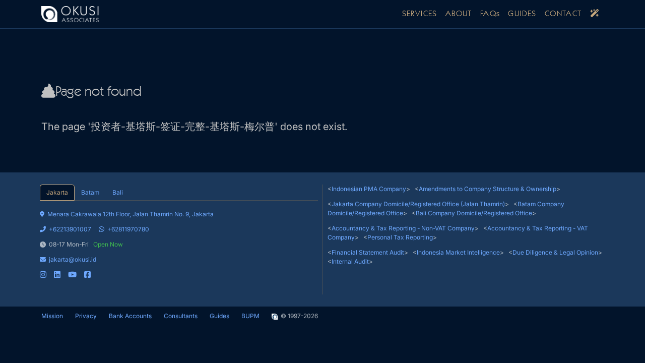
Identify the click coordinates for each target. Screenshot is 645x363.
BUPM (250, 316)
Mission (52, 316)
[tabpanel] (179, 240)
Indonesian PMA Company (369, 189)
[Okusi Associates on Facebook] (87, 274)
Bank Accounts (130, 316)
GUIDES (522, 14)
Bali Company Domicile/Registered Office (474, 213)
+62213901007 (70, 229)
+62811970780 (128, 229)
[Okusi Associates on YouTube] (72, 274)
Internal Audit (350, 261)
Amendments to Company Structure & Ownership (487, 189)
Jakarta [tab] (57, 192)
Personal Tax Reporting (400, 237)
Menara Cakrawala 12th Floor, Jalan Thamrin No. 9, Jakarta (130, 214)
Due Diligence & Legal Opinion (555, 252)
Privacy (86, 316)
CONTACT (563, 14)
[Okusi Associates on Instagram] (43, 274)
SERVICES (419, 14)
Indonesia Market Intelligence (458, 252)
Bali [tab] (117, 192)
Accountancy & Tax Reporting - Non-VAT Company (403, 228)
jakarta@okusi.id (72, 259)
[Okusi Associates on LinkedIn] (57, 274)
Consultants (181, 316)
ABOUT (458, 14)
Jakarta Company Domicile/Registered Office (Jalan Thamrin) (418, 204)
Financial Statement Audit (368, 252)
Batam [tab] (90, 192)
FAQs (490, 14)
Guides (219, 316)
